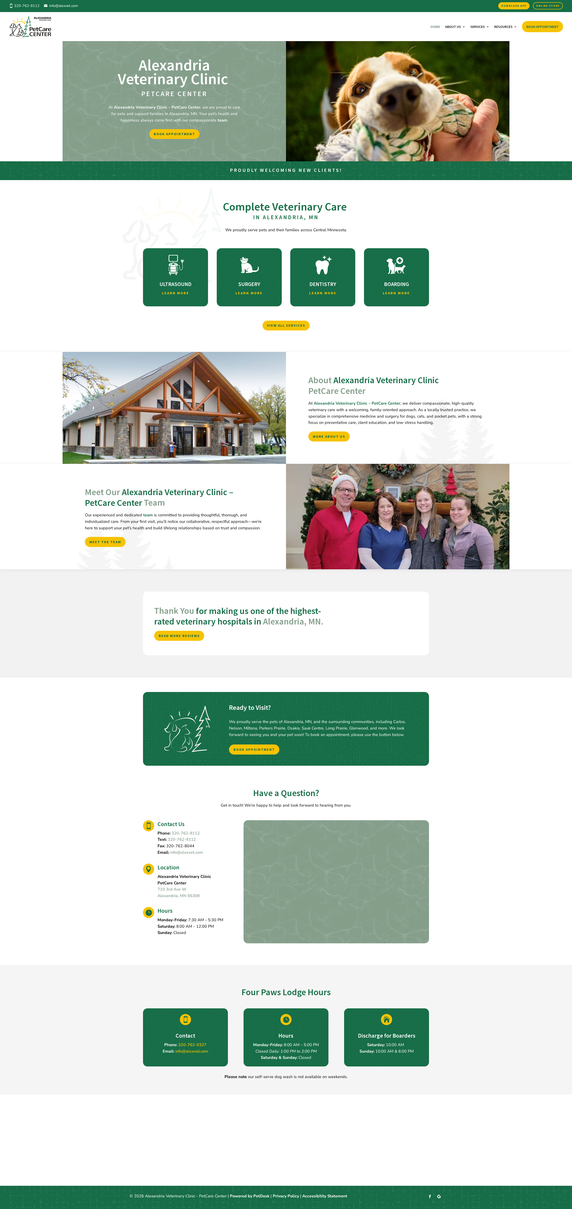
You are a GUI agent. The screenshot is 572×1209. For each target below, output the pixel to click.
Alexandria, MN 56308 (179, 895)
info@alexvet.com (63, 5)
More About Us (329, 436)
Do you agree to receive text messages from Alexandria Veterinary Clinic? (323, 867)
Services (477, 26)
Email (261, 854)
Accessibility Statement (324, 1196)
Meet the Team (105, 542)
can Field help (267, 848)
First (299, 835)
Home (435, 26)
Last (299, 841)
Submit (266, 932)
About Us (453, 26)
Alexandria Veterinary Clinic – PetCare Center (157, 107)
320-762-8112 (182, 839)
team (222, 120)
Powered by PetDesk (249, 1196)
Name (261, 829)
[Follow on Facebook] (429, 1196)
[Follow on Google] (438, 1196)
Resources (503, 26)
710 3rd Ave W (172, 889)
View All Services (286, 325)
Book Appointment (542, 26)
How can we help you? (277, 917)
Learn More (175, 293)
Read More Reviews (179, 635)
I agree (269, 873)
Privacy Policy (283, 905)
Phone (260, 861)
